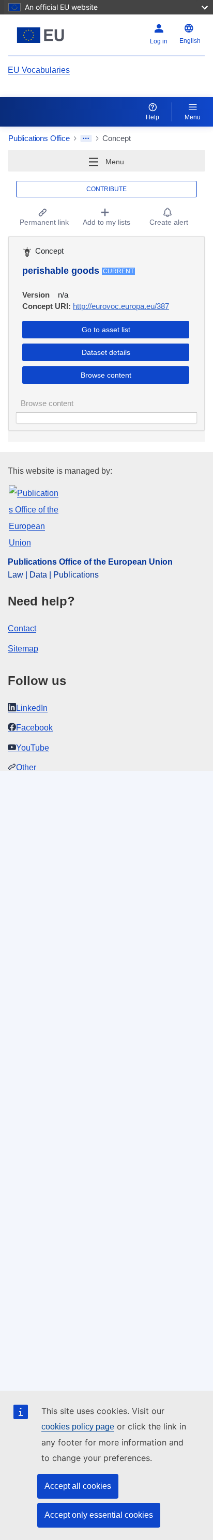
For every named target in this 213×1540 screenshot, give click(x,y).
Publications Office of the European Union (90, 561)
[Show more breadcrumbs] (86, 138)
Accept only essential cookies (98, 1515)
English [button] (190, 40)
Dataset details (106, 352)
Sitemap (23, 648)
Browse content (106, 375)
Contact (22, 628)
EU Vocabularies (39, 70)
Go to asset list (106, 329)
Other (26, 767)
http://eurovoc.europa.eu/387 (121, 306)
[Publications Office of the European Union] (43, 35)
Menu (193, 117)
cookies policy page (77, 1426)
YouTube (32, 747)
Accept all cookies (77, 1486)
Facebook (34, 727)
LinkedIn (32, 708)
